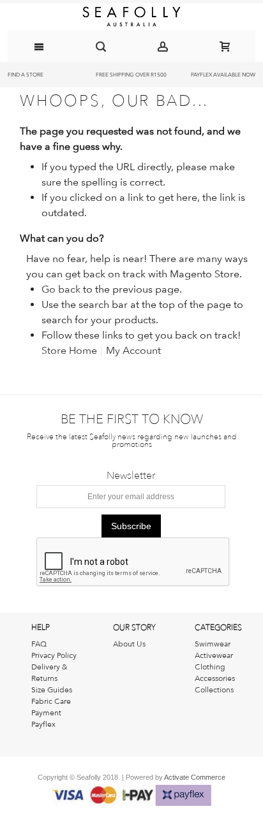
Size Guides (51, 689)
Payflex (43, 724)
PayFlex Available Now (223, 74)
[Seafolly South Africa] (131, 16)
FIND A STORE (25, 74)
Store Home (69, 350)
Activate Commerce (194, 777)
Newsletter (131, 476)
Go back (60, 289)
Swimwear (212, 643)
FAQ (39, 643)
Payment (46, 712)
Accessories (215, 678)
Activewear (214, 655)
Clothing (210, 666)
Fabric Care (51, 701)
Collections (214, 689)
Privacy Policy (54, 655)
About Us (129, 643)
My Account (133, 350)
